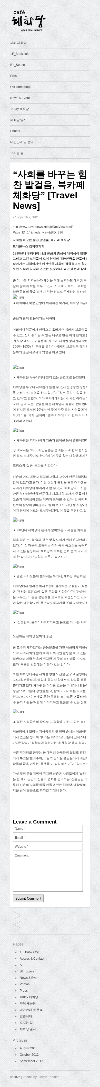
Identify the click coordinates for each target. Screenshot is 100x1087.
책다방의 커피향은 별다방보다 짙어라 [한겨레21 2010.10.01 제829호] (17, 915)
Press (14, 76)
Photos (15, 131)
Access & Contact (32, 958)
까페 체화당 (18, 43)
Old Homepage (21, 87)
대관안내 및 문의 (21, 142)
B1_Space (17, 65)
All (21, 965)
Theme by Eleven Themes (41, 1077)
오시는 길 (16, 153)
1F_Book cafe (19, 54)
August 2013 (28, 1048)
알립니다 (26, 1016)
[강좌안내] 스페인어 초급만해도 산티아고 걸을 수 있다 (17, 924)
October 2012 (29, 1054)
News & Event (20, 98)
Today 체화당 (19, 109)
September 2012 (31, 1061)
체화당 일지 (18, 120)
